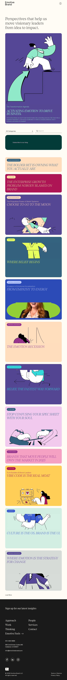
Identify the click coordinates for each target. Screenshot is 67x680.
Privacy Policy (55, 675)
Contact (32, 629)
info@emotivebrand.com (14, 651)
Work (8, 624)
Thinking (10, 629)
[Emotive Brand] (9, 3)
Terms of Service (56, 673)
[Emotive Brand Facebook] (7, 659)
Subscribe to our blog (20, 142)
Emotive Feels (12, 633)
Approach (10, 620)
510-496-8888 (10, 641)
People (32, 620)
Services (32, 624)
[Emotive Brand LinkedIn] (12, 659)
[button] (60, 3)
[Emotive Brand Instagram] (18, 659)
